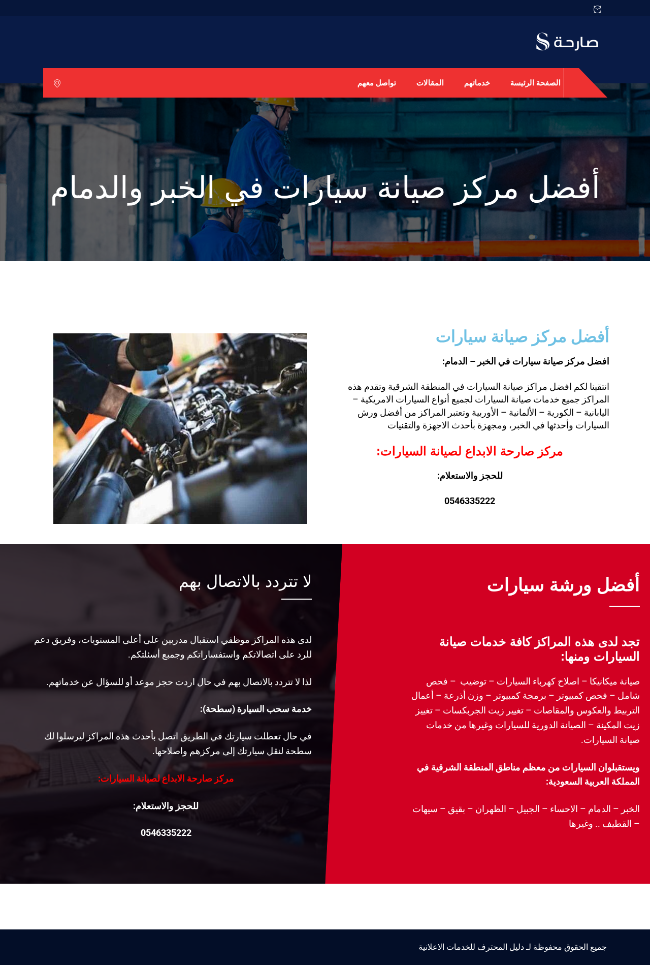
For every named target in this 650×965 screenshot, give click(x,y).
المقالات (430, 82)
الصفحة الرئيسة (535, 82)
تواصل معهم (377, 82)
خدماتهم (477, 82)
